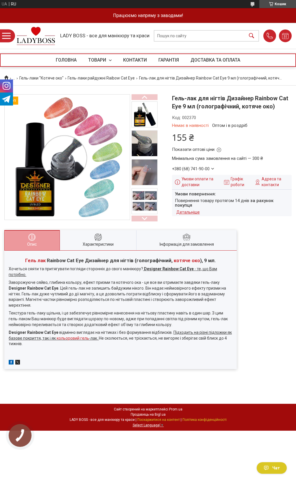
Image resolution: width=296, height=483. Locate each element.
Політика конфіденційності (204, 420)
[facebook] (11, 363)
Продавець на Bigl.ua (148, 414)
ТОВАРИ (97, 60)
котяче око (187, 260)
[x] (17, 363)
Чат (276, 468)
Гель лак (35, 260)
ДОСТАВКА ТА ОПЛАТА (215, 60)
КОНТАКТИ (135, 60)
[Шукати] (251, 36)
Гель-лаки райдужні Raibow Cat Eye (101, 78)
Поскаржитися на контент (158, 420)
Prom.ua (175, 409)
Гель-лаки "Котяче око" (41, 78)
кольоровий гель (73, 338)
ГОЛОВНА (66, 60)
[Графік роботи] (285, 35)
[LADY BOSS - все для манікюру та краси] (36, 36)
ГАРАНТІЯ (168, 60)
